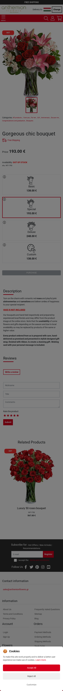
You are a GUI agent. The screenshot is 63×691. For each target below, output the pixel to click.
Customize (31, 684)
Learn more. (40, 660)
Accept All (31, 668)
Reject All (31, 676)
